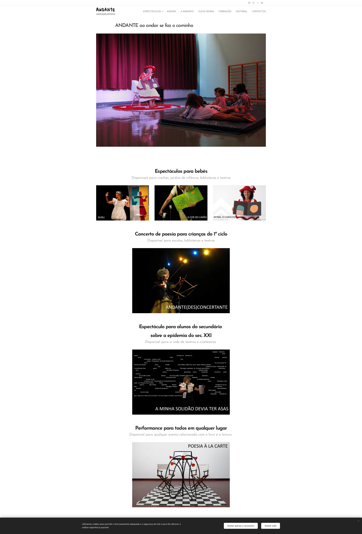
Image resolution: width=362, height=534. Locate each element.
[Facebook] (249, 2)
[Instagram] (253, 2)
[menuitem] (154, 11)
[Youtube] (262, 2)
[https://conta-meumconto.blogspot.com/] (257, 2)
